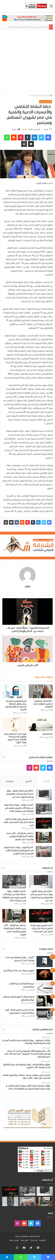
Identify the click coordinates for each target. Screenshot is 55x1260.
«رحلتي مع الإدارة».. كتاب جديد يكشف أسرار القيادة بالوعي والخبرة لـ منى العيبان (20, 836)
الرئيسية (46, 95)
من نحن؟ (33, 1240)
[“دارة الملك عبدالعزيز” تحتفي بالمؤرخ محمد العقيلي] (41, 691)
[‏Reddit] (22, 522)
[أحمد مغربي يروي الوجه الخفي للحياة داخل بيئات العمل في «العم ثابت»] (44, 823)
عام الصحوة (47, 734)
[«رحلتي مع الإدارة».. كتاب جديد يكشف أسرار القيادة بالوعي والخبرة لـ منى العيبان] (44, 837)
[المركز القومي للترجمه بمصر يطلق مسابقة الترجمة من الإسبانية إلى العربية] (14, 691)
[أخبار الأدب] (36, 6)
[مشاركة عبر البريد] (11, 522)
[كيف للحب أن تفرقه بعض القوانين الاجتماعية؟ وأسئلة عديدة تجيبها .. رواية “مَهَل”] (14, 724)
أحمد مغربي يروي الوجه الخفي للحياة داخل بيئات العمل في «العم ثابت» (19, 822)
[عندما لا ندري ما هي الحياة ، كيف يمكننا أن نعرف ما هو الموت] (45, 1014)
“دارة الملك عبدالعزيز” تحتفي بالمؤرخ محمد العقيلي (43, 704)
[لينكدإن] (38, 522)
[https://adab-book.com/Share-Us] (27, 18)
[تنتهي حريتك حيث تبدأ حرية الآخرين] (45, 974)
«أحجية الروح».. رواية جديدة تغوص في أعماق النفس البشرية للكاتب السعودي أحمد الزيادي (19, 850)
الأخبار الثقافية (35, 95)
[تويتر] (44, 522)
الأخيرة (46, 781)
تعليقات (10, 781)
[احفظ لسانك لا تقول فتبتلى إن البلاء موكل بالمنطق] (45, 1000)
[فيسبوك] (49, 522)
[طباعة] (6, 522)
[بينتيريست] (27, 522)
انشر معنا (24, 1240)
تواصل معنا (14, 1240)
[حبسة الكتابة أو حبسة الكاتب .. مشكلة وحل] (45, 987)
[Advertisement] (27, 61)
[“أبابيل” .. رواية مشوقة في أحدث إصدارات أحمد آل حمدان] (45, 961)
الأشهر (28, 781)
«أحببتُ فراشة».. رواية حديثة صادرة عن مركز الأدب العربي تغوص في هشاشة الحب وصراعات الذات (19, 808)
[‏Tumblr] (33, 522)
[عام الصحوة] (41, 724)
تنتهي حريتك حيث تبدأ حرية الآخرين (18, 970)
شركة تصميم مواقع (31, 1236)
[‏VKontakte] (17, 522)
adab (46, 129)
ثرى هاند (18, 1236)
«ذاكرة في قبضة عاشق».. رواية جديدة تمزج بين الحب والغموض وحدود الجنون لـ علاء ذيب (20, 794)
